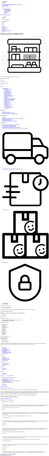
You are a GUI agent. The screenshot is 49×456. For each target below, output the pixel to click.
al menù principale (5, 1)
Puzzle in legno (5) (7, 94)
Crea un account (4, 21)
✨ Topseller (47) (7, 108)
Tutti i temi (5, 13)
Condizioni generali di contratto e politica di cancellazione (11, 380)
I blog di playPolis (5, 364)
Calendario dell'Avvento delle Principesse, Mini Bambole (11, 124)
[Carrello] (25, 24)
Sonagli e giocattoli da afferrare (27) (9, 99)
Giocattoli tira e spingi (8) (8, 106)
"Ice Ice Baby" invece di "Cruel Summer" (8, 112)
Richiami (3, 365)
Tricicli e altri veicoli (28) (8, 93)
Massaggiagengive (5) (7, 92)
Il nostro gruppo (4, 368)
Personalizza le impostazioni (13, 396)
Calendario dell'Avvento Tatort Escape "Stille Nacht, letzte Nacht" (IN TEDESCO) (15, 128)
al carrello (3, 2)
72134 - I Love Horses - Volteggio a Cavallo (9, 125)
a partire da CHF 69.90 (12, 4)
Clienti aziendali (4, 353)
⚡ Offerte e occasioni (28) (8, 107)
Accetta (2, 396)
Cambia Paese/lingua (11, 375)
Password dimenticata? (5, 358)
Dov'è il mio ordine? (7, 8)
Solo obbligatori (6, 396)
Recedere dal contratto (3, 386)
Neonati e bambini (5, 88)
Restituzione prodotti (7, 9)
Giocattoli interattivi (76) (8, 89)
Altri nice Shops (4, 384)
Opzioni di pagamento (7, 11)
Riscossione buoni (5, 360)
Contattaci (5, 12)
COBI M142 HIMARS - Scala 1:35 (7, 119)
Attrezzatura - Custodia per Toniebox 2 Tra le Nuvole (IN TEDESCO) (13, 118)
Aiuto (3, 7)
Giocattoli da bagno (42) (8, 91)
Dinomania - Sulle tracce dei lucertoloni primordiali (10, 113)
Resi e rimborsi (4, 350)
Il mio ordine (4, 348)
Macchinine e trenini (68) (8, 104)
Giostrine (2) (6, 97)
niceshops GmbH (7, 377)
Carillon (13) (6, 103)
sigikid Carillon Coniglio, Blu (6, 120)
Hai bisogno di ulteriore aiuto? (6, 352)
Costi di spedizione (7, 10)
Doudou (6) (6, 101)
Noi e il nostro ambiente (6, 363)
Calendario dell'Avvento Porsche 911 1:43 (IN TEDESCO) (11, 127)
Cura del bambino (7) (7, 90)
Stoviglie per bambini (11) (8, 95)
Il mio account (4, 347)
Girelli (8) (5, 96)
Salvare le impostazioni (4, 454)
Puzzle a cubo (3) (6, 105)
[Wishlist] (3, 22)
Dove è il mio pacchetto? (6, 359)
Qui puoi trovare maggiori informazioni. (6, 311)
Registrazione (4, 357)
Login (3, 356)
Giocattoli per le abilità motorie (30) (9, 98)
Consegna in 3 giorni (5, 5)
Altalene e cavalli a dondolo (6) (9, 100)
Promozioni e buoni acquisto (6, 351)
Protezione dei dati (5, 379)
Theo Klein (4, 117)
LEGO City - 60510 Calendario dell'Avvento (9, 126)
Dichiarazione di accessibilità (6, 381)
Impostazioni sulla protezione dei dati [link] (7, 382)
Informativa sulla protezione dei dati (5, 398)
